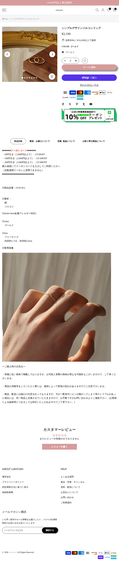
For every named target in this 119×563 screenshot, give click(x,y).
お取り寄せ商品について (94, 141)
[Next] (52, 54)
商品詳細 (18, 141)
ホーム (5, 19)
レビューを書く (59, 446)
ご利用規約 (66, 502)
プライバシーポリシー (13, 482)
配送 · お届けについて (40, 141)
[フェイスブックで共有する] (63, 104)
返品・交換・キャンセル (73, 482)
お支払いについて (69, 492)
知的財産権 (7, 492)
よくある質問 (67, 477)
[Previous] (7, 54)
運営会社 (6, 477)
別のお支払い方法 (89, 85)
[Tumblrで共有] (84, 104)
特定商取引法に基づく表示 (15, 487)
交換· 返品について (66, 141)
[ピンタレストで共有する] (77, 104)
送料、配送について (70, 487)
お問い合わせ (67, 497)
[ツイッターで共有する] (70, 104)
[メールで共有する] (91, 104)
